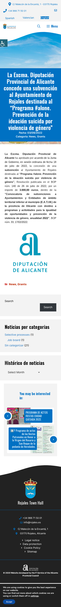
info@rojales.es (32, 522)
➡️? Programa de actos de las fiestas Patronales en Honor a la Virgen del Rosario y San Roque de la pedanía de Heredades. (22, 439)
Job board (13, 340)
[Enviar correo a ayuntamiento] (54, 10)
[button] (38, 26)
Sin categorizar (14, 345)
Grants (41, 136)
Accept (9, 602)
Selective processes (17, 334)
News (32, 136)
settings (35, 596)
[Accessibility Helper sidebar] (4, 43)
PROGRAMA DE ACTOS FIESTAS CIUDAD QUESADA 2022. (37, 415)
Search (9, 301)
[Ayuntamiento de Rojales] (9, 26)
